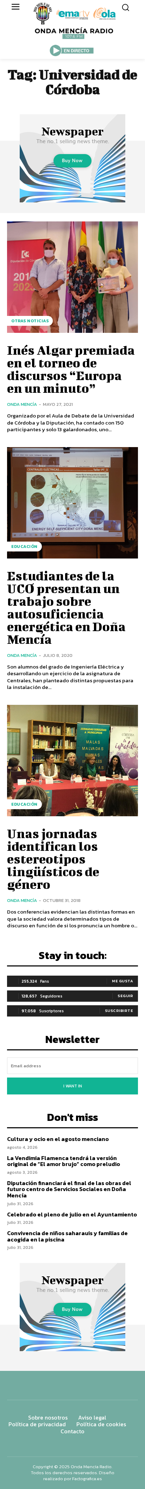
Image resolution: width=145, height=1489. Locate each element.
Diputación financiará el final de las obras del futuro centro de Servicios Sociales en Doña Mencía (69, 1189)
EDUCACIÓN (24, 546)
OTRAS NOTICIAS (30, 321)
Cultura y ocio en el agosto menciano (58, 1139)
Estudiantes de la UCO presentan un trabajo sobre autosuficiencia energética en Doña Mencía (66, 607)
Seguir (125, 996)
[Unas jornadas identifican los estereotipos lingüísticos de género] (72, 760)
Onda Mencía (22, 404)
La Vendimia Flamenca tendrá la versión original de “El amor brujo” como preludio (63, 1161)
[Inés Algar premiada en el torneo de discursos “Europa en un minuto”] (72, 277)
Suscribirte (119, 1010)
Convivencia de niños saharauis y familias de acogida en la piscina (67, 1236)
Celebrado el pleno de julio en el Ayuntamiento (72, 1214)
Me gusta (122, 981)
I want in (72, 1086)
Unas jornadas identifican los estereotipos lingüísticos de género (53, 858)
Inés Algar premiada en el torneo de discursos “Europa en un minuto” (71, 368)
